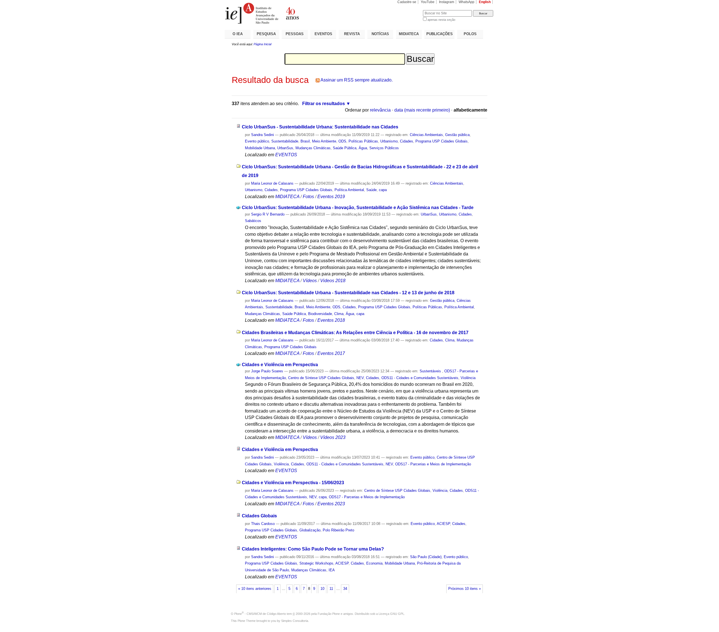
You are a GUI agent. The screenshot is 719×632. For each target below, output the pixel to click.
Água (363, 148)
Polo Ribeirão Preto (338, 530)
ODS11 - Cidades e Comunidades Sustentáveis (419, 378)
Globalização (309, 530)
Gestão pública (457, 135)
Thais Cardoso (263, 524)
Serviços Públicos (384, 148)
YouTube (427, 2)
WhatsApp (466, 2)
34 (345, 589)
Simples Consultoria (294, 620)
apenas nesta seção (441, 19)
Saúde (371, 190)
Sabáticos (253, 221)
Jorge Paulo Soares (267, 371)
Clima (338, 314)
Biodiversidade (320, 314)
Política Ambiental (349, 190)
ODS (342, 141)
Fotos (308, 196)
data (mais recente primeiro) (422, 110)
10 (322, 589)
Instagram (446, 2)
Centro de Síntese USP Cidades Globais (321, 378)
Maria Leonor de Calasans (272, 183)
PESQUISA (266, 34)
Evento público (257, 141)
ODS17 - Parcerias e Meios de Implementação (433, 464)
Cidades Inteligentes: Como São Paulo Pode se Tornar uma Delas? (313, 549)
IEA (332, 570)
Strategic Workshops (316, 563)
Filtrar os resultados (323, 103)
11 (331, 589)
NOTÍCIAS (380, 34)
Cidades (406, 141)
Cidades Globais (259, 515)
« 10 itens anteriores (254, 589)
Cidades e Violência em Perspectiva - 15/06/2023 (293, 482)
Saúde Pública (344, 148)
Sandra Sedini (262, 135)
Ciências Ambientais (426, 135)
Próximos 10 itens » (464, 589)
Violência (468, 378)
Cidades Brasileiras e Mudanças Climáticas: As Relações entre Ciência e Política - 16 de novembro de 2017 (355, 332)
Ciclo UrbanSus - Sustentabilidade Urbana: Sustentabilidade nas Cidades (320, 126)
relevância (380, 110)
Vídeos (310, 280)
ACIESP (443, 524)
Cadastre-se (406, 2)
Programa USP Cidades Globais (441, 141)
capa (383, 190)
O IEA (238, 34)
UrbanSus (285, 148)
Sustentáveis (431, 371)
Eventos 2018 (331, 320)
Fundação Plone (329, 613)
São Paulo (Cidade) (426, 557)
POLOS (470, 34)
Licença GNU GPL (391, 613)
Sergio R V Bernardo (268, 214)
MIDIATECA (409, 34)
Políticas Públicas (363, 141)
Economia (374, 563)
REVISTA (352, 34)
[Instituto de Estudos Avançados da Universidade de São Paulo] (292, 13)
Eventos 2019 (331, 196)
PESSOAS (295, 34)
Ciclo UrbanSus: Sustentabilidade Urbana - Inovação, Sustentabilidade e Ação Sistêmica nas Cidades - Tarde (358, 207)
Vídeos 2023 (332, 437)
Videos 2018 (332, 280)
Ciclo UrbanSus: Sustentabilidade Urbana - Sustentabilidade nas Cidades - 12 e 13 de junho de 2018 (348, 292)
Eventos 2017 (331, 353)
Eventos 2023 (331, 503)
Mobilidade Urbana (260, 148)
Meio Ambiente (324, 141)
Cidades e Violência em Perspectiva (280, 364)
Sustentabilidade (284, 141)
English (485, 2)
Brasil (305, 141)
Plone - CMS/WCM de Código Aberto (260, 613)
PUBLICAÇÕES (439, 34)
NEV (360, 378)
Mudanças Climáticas (313, 148)
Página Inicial (262, 44)
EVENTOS (323, 34)
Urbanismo (389, 141)
